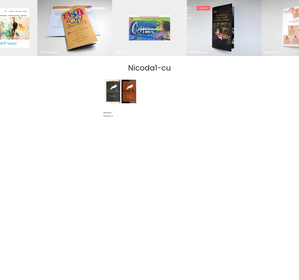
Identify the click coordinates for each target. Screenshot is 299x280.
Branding (188, 18)
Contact (203, 8)
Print (186, 11)
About (174, 8)
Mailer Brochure (198, 52)
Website (120, 52)
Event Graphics (49, 52)
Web (186, 14)
